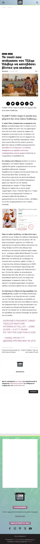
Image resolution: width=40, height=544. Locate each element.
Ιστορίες (10, 54)
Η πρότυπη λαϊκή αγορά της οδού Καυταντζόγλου (11, 351)
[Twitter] (25, 529)
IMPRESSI (29, 541)
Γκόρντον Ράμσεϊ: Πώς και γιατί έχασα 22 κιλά (29, 351)
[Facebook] (10, 529)
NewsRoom (5, 71)
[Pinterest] (20, 529)
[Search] (37, 2)
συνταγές (19, 381)
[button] (3, 2)
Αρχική (4, 7)
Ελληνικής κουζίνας (16, 383)
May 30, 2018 (28, 341)
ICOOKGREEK (16, 539)
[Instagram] (15, 529)
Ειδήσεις (10, 7)
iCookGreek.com (19, 385)
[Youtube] (30, 529)
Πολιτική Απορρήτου (20, 536)
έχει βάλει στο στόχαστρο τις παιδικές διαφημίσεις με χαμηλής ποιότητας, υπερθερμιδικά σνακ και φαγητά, (16, 150)
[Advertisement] (20, 418)
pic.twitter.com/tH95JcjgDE (19, 332)
